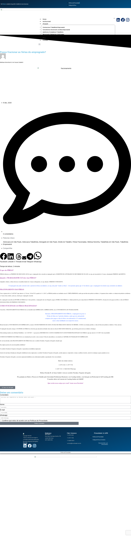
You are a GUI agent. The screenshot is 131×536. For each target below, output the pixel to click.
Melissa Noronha (93, 242)
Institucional (47, 21)
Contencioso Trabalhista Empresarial (54, 27)
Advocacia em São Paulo (12, 242)
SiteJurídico (105, 444)
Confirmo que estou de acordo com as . (25, 421)
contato (66, 361)
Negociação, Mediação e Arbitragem (53, 34)
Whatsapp (3, 415)
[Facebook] (123, 20)
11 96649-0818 (70, 440)
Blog (44, 38)
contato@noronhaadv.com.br (74, 443)
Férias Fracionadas (79, 242)
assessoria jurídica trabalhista (18, 345)
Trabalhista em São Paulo (110, 242)
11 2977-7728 (70, 437)
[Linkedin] (118, 20)
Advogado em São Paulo (48, 242)
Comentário (4, 395)
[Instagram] (128, 20)
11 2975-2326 (70, 435)
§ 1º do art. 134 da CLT (29, 293)
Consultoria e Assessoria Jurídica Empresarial (56, 29)
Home (44, 19)
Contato (45, 40)
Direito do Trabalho (65, 242)
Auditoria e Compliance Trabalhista (53, 32)
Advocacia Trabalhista (30, 242)
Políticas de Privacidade (38, 421)
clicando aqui (59, 341)
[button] (3, 258)
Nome (2, 404)
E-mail (2, 410)
